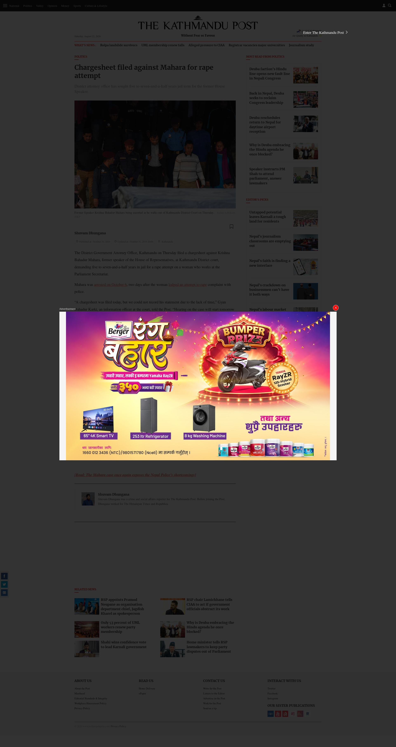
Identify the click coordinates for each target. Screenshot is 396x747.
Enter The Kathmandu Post (324, 32)
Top (388, 715)
